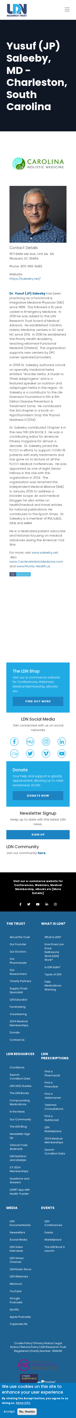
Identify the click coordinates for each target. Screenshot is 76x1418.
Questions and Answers (19, 1180)
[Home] (17, 10)
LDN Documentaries (20, 1223)
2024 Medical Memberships (19, 1023)
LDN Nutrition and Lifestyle (18, 1158)
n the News (17, 1111)
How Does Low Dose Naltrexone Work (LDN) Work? (54, 952)
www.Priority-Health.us (33, 566)
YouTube (16, 1291)
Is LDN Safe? (52, 967)
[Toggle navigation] (67, 9)
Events (49, 1232)
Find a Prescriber (51, 1084)
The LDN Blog (18, 1126)
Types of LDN (53, 974)
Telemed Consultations (54, 1107)
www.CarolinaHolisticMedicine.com (36, 562)
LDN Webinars (19, 1276)
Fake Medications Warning (53, 985)
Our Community (20, 1119)
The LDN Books (19, 1093)
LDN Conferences (53, 1223)
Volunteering (18, 1014)
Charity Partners (20, 981)
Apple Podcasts (20, 1317)
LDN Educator (18, 999)
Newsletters (17, 1232)
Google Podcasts (16, 1300)
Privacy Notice (43, 1343)
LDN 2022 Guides (20, 1086)
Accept (9, 1411)
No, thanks (27, 1411)
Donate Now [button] (38, 796)
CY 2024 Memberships (19, 1169)
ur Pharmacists (18, 961)
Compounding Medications (20, 1102)
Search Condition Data (20, 1077)
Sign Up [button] (38, 835)
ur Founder (19, 944)
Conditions (17, 1067)
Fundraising (18, 1007)
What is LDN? (53, 937)
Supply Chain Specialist (19, 990)
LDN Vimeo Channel (17, 1260)
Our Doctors (18, 951)
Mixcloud (16, 1284)
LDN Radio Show (20, 1269)
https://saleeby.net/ (25, 279)
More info (23, 1403)
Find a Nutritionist (52, 1118)
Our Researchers (18, 972)
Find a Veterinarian (53, 1095)
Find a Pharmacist (52, 1073)
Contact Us (17, 1040)
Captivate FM (18, 1324)
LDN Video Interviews (16, 1249)
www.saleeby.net (45, 552)
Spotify (14, 1309)
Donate (15, 1032)
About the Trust (20, 937)
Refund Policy (30, 1347)
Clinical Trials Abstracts (18, 1147)
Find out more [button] (38, 701)
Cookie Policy (23, 1343)
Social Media (18, 1239)
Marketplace (53, 1239)
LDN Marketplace (53, 1129)
